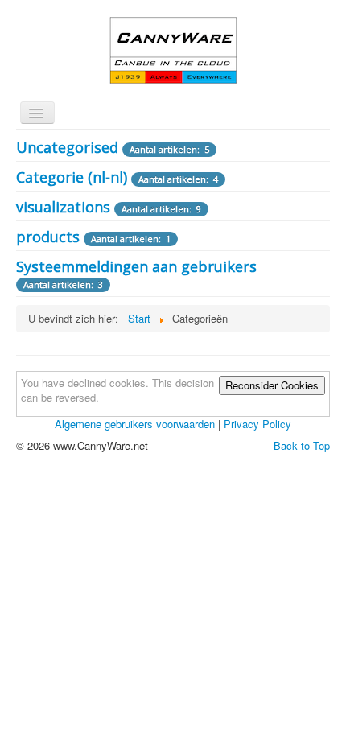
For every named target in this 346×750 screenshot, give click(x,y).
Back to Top (302, 445)
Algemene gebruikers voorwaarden (135, 423)
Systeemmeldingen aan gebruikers (136, 266)
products (48, 236)
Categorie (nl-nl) (71, 177)
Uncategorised (67, 147)
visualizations (63, 206)
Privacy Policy (257, 423)
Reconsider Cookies (272, 385)
